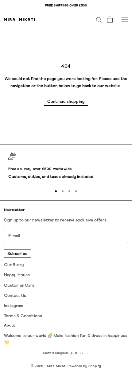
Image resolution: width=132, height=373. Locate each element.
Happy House (17, 275)
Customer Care (19, 285)
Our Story (14, 265)
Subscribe (17, 254)
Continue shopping (65, 102)
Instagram (13, 306)
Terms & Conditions (23, 316)
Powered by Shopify (84, 366)
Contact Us (15, 296)
